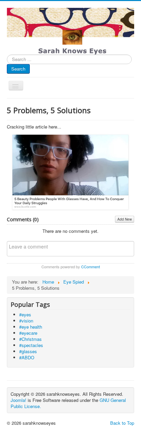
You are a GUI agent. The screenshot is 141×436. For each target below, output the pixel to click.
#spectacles (31, 345)
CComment (90, 266)
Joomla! (18, 400)
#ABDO (26, 357)
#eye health (30, 327)
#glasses (28, 351)
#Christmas (30, 339)
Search (18, 68)
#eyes (25, 314)
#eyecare (28, 333)
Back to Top (122, 423)
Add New (124, 219)
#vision (26, 320)
